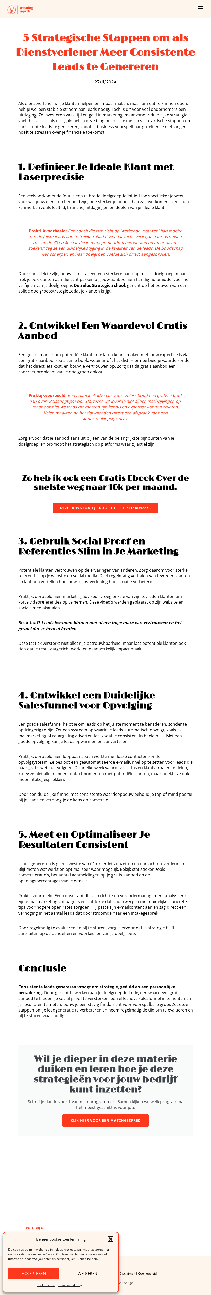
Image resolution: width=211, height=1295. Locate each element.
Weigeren (87, 1273)
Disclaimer (127, 1273)
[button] (110, 1239)
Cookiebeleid (46, 1285)
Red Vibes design (121, 1283)
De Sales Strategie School (99, 285)
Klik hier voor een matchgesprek (105, 1120)
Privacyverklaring (70, 1285)
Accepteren (34, 1273)
